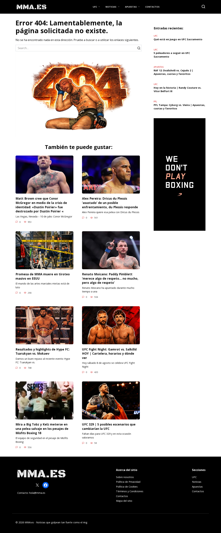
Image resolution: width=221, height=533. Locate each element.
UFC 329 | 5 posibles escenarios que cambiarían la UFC (109, 426)
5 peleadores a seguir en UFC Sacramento (172, 55)
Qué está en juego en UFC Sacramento (178, 39)
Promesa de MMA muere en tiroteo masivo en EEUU (43, 276)
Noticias (110, 6)
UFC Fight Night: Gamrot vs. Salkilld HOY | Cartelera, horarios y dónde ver (109, 353)
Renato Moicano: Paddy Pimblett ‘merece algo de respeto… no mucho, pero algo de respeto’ (110, 278)
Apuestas (131, 6)
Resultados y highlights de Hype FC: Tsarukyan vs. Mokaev (43, 351)
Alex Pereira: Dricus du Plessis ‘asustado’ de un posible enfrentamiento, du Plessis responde (110, 202)
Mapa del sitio (124, 500)
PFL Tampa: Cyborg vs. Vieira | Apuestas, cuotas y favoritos (179, 106)
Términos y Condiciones (129, 491)
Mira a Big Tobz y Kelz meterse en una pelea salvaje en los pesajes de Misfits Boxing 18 (42, 428)
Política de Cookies (127, 486)
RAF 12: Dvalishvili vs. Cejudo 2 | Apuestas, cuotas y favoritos (173, 72)
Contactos (152, 6)
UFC (95, 6)
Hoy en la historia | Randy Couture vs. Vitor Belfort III (177, 89)
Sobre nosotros (125, 477)
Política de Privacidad (128, 481)
